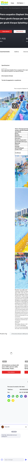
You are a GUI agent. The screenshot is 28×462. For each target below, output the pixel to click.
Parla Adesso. (6, 31)
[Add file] (2, 459)
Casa (1, 8)
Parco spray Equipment (14, 8)
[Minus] (26, 427)
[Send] (26, 459)
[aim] (13, 400)
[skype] (21, 396)
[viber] (25, 396)
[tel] (17, 400)
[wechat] (17, 396)
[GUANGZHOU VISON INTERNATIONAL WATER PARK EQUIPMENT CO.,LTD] (4, 2)
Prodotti (6, 8)
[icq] (8, 400)
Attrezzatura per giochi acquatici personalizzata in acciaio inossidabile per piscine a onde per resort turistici (10, 368)
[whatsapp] (13, 396)
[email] (8, 396)
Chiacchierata (19, 31)
